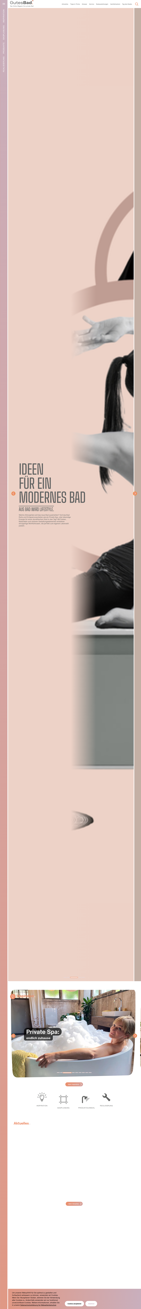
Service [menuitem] (91, 4)
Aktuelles (26, 1189)
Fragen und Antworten (73, 1270)
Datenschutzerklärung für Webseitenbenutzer (38, 1305)
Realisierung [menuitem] (3, 64)
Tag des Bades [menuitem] (127, 4)
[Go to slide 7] (83, 1072)
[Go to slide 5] (83, 977)
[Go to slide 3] (71, 977)
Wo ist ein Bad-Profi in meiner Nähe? (33, 1238)
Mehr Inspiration (73, 1084)
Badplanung (18, 1189)
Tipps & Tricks (117, 1191)
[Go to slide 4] (77, 977)
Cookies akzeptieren (74, 1304)
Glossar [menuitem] (84, 4)
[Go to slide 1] (65, 977)
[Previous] (13, 493)
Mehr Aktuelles (73, 1204)
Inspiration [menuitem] (3, 16)
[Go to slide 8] (86, 1072)
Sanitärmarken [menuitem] (115, 4)
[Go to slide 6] (80, 1072)
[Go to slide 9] (90, 1072)
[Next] (135, 493)
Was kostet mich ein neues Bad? (112, 1238)
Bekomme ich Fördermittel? (66, 1238)
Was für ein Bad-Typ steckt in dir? (53, 485)
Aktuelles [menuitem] (65, 4)
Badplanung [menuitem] (3, 32)
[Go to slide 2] (68, 977)
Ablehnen (91, 1304)
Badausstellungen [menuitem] (102, 4)
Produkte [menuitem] (3, 48)
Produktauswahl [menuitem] (85, 1099)
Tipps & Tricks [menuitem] (75, 4)
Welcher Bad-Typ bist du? (33, 1272)
